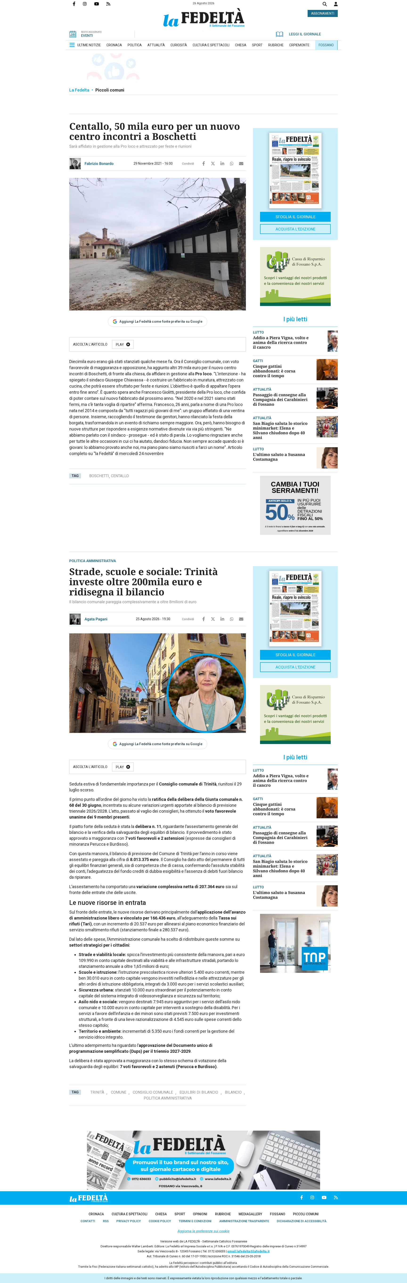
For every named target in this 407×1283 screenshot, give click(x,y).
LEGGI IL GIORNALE (305, 34)
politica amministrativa (168, 1098)
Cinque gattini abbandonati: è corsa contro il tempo (274, 371)
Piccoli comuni (109, 90)
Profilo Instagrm (88, 4)
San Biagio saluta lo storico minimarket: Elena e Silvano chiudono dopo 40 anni (280, 430)
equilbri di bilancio (198, 1092)
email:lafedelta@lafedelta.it (248, 1251)
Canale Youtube (100, 4)
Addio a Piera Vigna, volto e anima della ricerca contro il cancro (281, 342)
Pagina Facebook (78, 4)
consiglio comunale (153, 1092)
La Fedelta (79, 90)
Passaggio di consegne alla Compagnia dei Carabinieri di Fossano (280, 399)
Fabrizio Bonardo (99, 163)
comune (118, 1092)
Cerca (325, 5)
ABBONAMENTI (322, 13)
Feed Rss (112, 4)
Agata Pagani (96, 619)
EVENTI (87, 35)
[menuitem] (89, 45)
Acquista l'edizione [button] (295, 229)
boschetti (99, 476)
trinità (97, 1092)
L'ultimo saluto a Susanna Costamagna (279, 457)
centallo (120, 476)
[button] (336, 4)
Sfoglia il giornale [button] (295, 216)
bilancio (233, 1092)
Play (120, 345)
